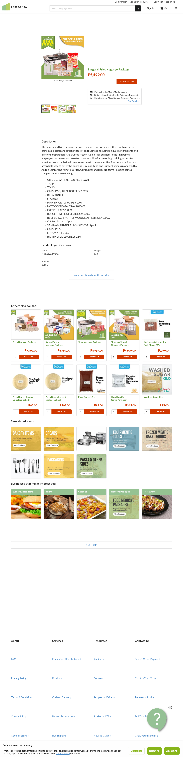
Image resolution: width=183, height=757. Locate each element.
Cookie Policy (18, 716)
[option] (45, 109)
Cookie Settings (20, 735)
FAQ (13, 659)
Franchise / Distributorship (67, 659)
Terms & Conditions (22, 697)
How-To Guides (102, 735)
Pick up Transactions (63, 716)
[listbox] (177, 8)
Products (57, 678)
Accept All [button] (171, 751)
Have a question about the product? (91, 275)
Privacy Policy (18, 678)
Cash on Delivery (61, 697)
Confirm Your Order (146, 678)
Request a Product (145, 697)
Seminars (99, 659)
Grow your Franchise (164, 1)
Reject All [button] (154, 751)
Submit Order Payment (147, 659)
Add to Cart (128, 81)
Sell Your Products (139, 1)
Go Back (91, 544)
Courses (98, 678)
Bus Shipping (59, 735)
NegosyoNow (19, 6)
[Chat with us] (157, 720)
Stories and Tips (102, 716)
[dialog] (91, 749)
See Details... (133, 101)
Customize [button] (136, 751)
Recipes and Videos (104, 697)
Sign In (150, 8)
